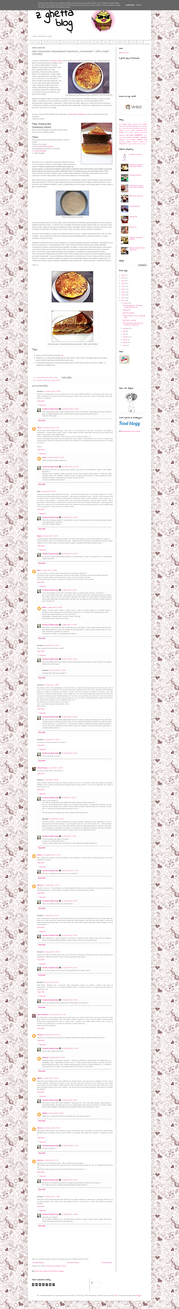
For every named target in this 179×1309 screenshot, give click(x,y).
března (125, 342)
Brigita (39, 536)
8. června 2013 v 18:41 (51, 685)
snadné (128, 142)
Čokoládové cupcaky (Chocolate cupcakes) (136, 186)
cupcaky (128, 126)
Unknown (40, 885)
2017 (123, 286)
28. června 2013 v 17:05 (57, 670)
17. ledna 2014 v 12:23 (51, 885)
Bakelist (98, 42)
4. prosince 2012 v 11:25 (55, 457)
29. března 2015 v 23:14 (52, 1035)
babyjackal (135, 124)
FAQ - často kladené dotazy (119, 42)
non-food (129, 135)
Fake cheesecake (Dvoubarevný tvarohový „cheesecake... (133, 324)
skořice (133, 140)
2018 (123, 284)
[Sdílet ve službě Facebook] (68, 378)
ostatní (138, 134)
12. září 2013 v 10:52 (55, 768)
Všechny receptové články (68, 42)
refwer (39, 428)
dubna (125, 340)
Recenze (105, 42)
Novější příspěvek (38, 1262)
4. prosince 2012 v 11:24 (50, 428)
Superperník (133, 217)
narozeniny (143, 132)
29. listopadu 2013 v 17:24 (51, 855)
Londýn (131, 132)
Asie (129, 124)
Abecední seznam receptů (50, 42)
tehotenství (123, 144)
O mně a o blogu (35, 42)
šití (146, 142)
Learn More (130, 5)
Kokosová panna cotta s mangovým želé (134, 316)
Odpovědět (41, 401)
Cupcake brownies (135, 175)
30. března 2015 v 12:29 (70, 1048)
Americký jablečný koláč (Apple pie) (137, 249)
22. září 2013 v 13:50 (56, 819)
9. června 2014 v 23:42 (69, 1000)
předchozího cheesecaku (77, 114)
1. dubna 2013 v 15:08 (49, 570)
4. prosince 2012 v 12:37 (70, 467)
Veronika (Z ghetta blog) (50, 409)
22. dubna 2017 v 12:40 (52, 1196)
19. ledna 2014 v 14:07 (69, 901)
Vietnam (139, 144)
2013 (123, 298)
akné (120, 124)
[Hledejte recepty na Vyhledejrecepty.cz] (129, 431)
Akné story (132, 227)
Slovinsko (122, 142)
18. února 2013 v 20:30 (69, 554)
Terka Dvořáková (42, 1014)
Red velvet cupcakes (136, 196)
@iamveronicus (124, 53)
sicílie (127, 140)
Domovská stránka (73, 1262)
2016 (123, 289)
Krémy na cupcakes (135, 154)
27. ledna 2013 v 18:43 (69, 517)
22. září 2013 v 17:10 (69, 836)
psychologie (122, 137)
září (124, 334)
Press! (140, 42)
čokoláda (39, 380)
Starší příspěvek (107, 1262)
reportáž (143, 137)
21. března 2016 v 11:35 (70, 1146)
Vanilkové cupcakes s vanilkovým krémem (136, 165)
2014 (123, 295)
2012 (123, 300)
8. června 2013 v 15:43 (51, 645)
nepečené (122, 135)
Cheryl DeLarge (42, 768)
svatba (141, 142)
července (126, 337)
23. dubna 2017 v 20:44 (70, 1214)
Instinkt (136, 128)
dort (120, 128)
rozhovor (122, 140)
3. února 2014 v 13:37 (51, 915)
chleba (131, 128)
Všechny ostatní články (86, 42)
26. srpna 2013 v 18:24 (52, 739)
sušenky (135, 142)
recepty (53, 380)
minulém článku (56, 60)
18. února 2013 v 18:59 (50, 536)
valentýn (134, 144)
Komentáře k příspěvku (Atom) (56, 1266)
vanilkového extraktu (45, 146)
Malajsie (136, 132)
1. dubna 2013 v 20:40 (69, 625)
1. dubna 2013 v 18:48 (54, 607)
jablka (140, 128)
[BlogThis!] (64, 378)
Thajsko (129, 144)
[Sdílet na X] (66, 378)
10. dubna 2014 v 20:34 (52, 952)
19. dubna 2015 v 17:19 (57, 1057)
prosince (126, 303)
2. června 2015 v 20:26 (69, 1100)
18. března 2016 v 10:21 (52, 1128)
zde (62, 355)
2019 (123, 281)
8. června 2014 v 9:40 (51, 982)
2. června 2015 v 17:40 (50, 1078)
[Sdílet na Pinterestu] (70, 378)
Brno (140, 124)
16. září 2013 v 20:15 (69, 797)
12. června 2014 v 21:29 (57, 1014)
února (125, 345)
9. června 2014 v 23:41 (69, 968)
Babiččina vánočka (128, 313)
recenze (129, 137)
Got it (139, 5)
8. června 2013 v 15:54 (69, 659)
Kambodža (127, 130)
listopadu (126, 328)
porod (145, 135)
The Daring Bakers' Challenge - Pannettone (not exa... (133, 306)
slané (145, 140)
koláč (133, 130)
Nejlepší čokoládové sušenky (136, 238)
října (124, 331)
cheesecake (46, 380)
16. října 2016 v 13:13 (51, 1160)
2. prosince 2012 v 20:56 (52, 391)
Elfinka (39, 855)
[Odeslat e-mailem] (63, 378)
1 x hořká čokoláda (39, 151)
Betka (39, 570)
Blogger (139, 1295)
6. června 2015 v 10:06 (55, 1113)
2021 (123, 278)
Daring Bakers (142, 126)
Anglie (125, 124)
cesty (145, 124)
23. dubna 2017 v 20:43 (70, 1180)
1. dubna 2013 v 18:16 (69, 590)
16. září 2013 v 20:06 (51, 780)
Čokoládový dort (134, 206)
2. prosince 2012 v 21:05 (70, 409)
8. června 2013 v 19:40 (69, 717)
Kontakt (132, 42)
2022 (123, 275)
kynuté (121, 132)
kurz (145, 130)
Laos (126, 132)
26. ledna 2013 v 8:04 (48, 491)
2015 (123, 292)
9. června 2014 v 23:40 (69, 935)
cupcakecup (122, 126)
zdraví (143, 144)
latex (116, 1295)
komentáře (139, 130)
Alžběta (39, 1078)
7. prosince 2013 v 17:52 (70, 870)
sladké (58, 380)
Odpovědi (42, 405)
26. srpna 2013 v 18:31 (69, 753)
